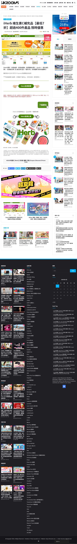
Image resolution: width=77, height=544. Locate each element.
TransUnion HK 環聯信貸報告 (34, 502)
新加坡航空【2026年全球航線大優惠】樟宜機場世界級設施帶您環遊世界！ (68, 68)
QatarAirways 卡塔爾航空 (33, 471)
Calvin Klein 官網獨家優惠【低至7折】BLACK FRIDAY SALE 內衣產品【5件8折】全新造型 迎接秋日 (19, 317)
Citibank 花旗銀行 (31, 316)
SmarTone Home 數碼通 (32, 488)
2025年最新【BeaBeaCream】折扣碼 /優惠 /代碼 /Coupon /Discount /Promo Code (63, 315)
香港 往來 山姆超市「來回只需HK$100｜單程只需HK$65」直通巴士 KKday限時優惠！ (68, 192)
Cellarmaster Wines (31, 307)
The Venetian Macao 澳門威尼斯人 (35, 499)
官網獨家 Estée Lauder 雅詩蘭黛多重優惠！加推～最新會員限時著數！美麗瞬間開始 (19, 395)
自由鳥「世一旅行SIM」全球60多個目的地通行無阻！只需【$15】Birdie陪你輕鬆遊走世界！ (19, 478)
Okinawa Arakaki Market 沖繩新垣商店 (36, 455)
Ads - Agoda (64, 13)
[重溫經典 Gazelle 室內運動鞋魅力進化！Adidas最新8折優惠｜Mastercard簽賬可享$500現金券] (6, 364)
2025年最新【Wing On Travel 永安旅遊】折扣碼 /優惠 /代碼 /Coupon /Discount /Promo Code (63, 366)
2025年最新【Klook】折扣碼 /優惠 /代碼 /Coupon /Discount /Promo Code (63, 333)
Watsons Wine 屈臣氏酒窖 (33, 518)
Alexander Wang (31, 277)
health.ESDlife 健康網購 (32, 368)
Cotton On (29, 333)
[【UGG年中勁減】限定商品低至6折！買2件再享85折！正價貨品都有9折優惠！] (19, 364)
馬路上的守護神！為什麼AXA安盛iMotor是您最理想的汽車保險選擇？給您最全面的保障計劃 (6, 455)
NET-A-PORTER (30, 443)
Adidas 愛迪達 (30, 272)
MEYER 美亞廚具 (31, 431)
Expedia (29, 349)
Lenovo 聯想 (30, 408)
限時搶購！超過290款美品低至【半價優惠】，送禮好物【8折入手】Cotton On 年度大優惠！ (6, 298)
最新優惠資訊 (50, 2)
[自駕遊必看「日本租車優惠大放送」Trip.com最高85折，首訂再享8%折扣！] (59, 76)
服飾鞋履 (55, 6)
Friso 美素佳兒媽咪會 (32, 359)
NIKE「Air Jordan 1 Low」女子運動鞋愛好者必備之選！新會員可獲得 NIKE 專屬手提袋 (19, 334)
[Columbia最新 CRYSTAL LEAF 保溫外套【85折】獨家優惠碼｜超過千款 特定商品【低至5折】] (19, 291)
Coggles (29, 324)
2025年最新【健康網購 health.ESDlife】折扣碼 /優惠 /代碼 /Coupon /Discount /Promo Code (64, 373)
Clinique (29, 319)
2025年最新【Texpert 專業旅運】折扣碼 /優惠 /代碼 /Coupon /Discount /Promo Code (63, 355)
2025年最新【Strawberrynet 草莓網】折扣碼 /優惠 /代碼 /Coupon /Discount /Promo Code (64, 351)
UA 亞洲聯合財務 (31, 513)
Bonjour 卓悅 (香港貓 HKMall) (34, 293)
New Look (29, 448)
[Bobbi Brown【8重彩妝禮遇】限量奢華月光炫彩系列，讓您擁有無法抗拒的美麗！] (69, 109)
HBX (28, 373)
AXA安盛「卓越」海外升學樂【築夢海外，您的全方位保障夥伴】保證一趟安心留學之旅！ (68, 58)
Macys (28, 422)
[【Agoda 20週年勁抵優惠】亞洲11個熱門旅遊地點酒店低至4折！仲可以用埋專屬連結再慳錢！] (59, 109)
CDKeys (29, 305)
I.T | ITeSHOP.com (31, 384)
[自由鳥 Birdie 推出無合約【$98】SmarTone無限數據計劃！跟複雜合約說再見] (6, 470)
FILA (28, 354)
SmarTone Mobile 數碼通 (33, 490)
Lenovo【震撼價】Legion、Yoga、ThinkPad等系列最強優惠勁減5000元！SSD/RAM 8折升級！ (19, 496)
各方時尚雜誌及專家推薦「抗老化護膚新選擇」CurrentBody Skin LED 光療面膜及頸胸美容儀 (6, 395)
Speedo (28, 492)
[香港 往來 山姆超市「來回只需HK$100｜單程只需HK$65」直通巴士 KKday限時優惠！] (59, 191)
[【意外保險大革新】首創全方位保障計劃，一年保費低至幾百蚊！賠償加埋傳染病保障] (19, 447)
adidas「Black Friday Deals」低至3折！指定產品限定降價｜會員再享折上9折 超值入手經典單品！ (6, 335)
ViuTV (28, 516)
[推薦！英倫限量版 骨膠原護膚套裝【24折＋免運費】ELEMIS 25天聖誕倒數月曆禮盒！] (6, 406)
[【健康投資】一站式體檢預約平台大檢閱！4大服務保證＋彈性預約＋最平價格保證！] (42, 235)
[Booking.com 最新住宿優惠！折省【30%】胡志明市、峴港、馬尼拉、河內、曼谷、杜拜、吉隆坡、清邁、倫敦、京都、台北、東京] (69, 127)
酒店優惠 (22, 6)
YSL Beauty (29, 530)
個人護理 (44, 6)
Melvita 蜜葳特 (30, 429)
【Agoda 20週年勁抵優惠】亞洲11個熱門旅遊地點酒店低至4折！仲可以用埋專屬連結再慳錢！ (59, 117)
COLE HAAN (30, 326)
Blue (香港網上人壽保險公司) (33, 288)
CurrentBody (30, 340)
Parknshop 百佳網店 (31, 457)
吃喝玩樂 (28, 6)
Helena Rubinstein (31, 370)
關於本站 (69, 2)
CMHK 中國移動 (30, 321)
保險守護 (71, 6)
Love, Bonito (30, 415)
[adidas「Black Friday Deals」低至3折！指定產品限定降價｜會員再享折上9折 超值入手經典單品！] (6, 327)
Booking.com (30, 295)
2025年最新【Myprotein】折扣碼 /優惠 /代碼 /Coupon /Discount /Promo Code (62, 340)
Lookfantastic (30, 413)
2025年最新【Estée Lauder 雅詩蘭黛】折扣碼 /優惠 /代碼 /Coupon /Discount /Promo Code (64, 318)
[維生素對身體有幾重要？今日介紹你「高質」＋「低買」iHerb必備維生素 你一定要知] (26, 235)
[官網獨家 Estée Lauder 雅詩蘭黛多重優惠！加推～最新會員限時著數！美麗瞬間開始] (19, 387)
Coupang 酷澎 (30, 335)
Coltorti (28, 328)
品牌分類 (61, 2)
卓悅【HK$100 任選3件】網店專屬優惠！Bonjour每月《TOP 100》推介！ (59, 135)
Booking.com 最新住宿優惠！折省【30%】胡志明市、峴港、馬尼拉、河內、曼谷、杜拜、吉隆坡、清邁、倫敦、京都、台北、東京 (69, 137)
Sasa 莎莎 (29, 485)
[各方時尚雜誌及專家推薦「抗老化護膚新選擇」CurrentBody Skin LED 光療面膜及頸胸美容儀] (6, 387)
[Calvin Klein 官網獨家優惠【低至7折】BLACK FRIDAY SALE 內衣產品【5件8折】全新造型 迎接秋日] (19, 309)
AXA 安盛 (29, 279)
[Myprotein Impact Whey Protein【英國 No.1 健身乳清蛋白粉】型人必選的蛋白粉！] (59, 180)
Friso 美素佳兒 (30, 356)
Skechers (29, 483)
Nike (28, 450)
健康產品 (38, 6)
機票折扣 (17, 6)
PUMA (28, 467)
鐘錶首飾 (60, 6)
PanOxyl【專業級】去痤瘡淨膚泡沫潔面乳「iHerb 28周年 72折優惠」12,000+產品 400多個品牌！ (9, 243)
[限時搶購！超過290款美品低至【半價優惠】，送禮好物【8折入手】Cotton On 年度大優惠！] (6, 291)
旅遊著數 (11, 6)
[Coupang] (26, 186)
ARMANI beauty (30, 281)
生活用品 (49, 6)
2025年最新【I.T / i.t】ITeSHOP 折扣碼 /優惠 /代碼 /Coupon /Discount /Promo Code (63, 322)
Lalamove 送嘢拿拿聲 (32, 401)
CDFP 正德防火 (30, 302)
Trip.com (29, 506)
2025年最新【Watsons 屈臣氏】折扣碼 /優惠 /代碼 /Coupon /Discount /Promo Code (63, 362)
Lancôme (29, 403)
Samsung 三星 (30, 476)
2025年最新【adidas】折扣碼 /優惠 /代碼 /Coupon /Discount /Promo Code (63, 311)
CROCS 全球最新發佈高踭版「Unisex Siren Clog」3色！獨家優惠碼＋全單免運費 (68, 202)
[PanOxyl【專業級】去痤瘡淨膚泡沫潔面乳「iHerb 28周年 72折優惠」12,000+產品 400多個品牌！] (10, 235)
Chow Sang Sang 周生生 (33, 312)
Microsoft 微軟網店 (31, 434)
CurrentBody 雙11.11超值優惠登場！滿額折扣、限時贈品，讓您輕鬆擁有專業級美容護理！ (19, 413)
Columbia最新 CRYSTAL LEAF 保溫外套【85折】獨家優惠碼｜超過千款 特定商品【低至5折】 (19, 298)
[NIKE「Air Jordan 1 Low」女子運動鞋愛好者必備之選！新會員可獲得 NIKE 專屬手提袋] (19, 327)
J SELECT (29, 387)
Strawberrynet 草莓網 (32, 495)
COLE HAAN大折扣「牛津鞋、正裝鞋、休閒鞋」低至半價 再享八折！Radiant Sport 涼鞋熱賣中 (6, 317)
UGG (28, 511)
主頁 (5, 16)
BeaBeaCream (30, 284)
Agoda (28, 274)
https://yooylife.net (35, 538)
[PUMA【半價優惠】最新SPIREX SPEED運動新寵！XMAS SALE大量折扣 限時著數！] (6, 346)
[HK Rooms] (10, 3)
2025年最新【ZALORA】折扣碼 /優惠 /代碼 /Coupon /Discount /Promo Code (64, 369)
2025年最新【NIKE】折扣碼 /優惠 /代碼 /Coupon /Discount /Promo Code (63, 344)
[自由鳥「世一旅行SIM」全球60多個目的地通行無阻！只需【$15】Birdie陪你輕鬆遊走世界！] (19, 470)
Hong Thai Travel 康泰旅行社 (34, 375)
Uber (28, 509)
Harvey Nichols (30, 366)
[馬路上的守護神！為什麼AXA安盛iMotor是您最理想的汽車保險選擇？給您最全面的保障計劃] (6, 447)
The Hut (29, 497)
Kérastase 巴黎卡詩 (31, 392)
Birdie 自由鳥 (30, 286)
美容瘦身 (33, 6)
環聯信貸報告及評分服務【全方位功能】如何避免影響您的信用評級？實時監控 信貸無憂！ (68, 48)
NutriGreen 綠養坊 (31, 452)
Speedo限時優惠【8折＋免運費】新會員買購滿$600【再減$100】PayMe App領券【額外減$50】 (68, 89)
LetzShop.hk (30, 410)
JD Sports (29, 389)
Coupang (26, 174)
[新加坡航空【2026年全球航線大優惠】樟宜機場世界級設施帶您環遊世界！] (59, 68)
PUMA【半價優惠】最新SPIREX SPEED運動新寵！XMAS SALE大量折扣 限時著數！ (6, 353)
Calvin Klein (29, 298)
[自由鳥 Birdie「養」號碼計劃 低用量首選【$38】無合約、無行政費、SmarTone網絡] (6, 488)
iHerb (5, 19)
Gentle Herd (30, 361)
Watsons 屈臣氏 (30, 520)
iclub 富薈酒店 (30, 380)
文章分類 (56, 2)
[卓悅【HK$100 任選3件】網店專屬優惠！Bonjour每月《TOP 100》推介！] (59, 127)
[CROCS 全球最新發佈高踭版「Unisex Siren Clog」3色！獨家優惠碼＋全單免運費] (59, 201)
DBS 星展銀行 (30, 342)
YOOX (28, 527)
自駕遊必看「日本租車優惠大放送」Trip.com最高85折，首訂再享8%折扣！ (68, 78)
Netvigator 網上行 (31, 445)
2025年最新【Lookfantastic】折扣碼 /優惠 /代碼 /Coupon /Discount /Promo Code (63, 337)
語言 (65, 2)
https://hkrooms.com (50, 538)
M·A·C (28, 420)
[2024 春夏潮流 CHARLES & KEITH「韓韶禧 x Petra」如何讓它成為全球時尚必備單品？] (19, 346)
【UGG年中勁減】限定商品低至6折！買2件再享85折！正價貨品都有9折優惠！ (19, 371)
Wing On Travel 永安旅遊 (33, 523)
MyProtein (29, 441)
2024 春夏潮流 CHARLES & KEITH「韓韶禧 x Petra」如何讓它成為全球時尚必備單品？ (19, 354)
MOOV (28, 436)
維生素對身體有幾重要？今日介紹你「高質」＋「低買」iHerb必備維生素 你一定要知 (26, 242)
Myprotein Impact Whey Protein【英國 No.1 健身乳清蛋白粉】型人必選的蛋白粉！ (69, 181)
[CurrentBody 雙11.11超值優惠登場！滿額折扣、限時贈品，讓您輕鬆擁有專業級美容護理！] (19, 406)
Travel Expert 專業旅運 (32, 504)
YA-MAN (29, 525)
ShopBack (29, 481)
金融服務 (11, 9)
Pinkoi (28, 460)
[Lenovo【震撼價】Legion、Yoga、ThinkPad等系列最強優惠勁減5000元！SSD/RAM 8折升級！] (19, 488)
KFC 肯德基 (29, 394)
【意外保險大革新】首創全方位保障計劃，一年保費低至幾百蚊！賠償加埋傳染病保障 (19, 454)
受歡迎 (69, 39)
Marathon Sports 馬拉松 (32, 427)
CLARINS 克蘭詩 (31, 314)
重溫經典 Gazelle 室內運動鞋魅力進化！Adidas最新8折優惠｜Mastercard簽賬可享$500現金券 (6, 372)
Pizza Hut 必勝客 (31, 462)
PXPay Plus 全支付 (31, 469)
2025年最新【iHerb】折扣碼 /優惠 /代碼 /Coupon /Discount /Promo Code (26, 161)
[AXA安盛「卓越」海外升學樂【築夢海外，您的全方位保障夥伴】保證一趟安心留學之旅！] (59, 57)
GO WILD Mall (30, 363)
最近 (58, 39)
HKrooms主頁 (43, 2)
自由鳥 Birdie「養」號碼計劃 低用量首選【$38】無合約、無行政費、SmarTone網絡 (6, 495)
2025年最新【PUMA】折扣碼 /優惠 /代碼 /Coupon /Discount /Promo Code (63, 348)
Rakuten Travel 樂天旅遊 (33, 474)
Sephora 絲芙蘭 (30, 478)
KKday (28, 396)
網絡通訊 (65, 6)
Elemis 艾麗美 (30, 345)
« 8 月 (53, 302)
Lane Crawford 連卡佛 (32, 406)
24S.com (29, 270)
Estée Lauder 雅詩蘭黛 (32, 347)
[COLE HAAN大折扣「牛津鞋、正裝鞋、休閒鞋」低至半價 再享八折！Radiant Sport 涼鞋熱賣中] (6, 309)
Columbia (29, 331)
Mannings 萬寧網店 (31, 424)
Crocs (28, 338)
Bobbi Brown (30, 291)
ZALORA (29, 532)
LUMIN (28, 417)
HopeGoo (29, 377)
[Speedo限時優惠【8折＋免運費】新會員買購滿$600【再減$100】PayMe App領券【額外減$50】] (59, 87)
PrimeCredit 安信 (31, 464)
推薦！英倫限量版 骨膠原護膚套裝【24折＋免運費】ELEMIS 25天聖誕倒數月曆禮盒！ (6, 413)
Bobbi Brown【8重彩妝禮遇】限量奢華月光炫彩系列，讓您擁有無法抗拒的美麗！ (69, 116)
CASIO (28, 300)
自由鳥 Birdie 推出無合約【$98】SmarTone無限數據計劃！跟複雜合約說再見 (6, 477)
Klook (28, 399)
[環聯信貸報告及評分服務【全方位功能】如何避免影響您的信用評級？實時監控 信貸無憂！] (59, 47)
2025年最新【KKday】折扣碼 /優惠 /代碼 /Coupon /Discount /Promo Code (63, 329)
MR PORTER (30, 438)
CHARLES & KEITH (31, 309)
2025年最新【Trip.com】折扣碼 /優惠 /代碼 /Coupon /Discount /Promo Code (64, 358)
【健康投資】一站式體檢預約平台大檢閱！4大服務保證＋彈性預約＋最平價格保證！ (41, 243)
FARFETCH (29, 352)
